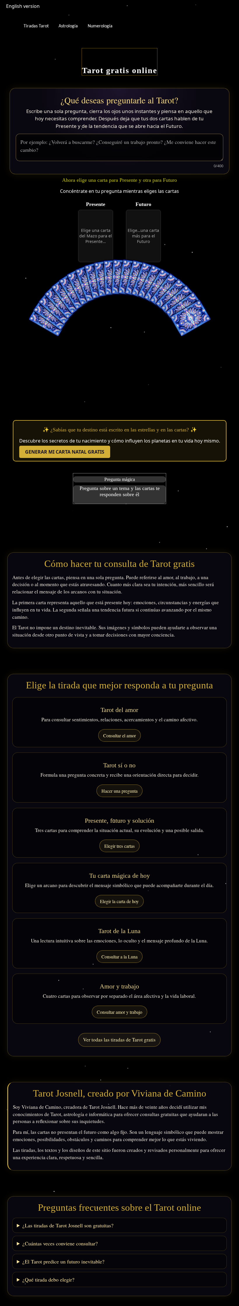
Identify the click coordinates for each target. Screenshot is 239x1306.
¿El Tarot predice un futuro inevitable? (63, 1261)
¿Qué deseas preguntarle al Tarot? (119, 100)
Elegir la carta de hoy (119, 901)
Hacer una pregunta (119, 791)
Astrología (68, 26)
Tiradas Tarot (36, 26)
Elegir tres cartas (119, 846)
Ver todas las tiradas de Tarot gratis (119, 1039)
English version (23, 6)
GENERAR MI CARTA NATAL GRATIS (64, 452)
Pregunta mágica (119, 479)
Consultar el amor (119, 735)
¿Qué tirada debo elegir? (48, 1279)
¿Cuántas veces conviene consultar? (60, 1243)
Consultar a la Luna (119, 956)
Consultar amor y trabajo (119, 1012)
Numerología (100, 26)
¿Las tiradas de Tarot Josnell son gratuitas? (67, 1225)
